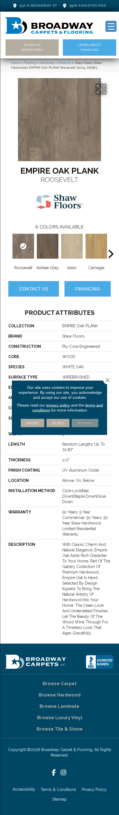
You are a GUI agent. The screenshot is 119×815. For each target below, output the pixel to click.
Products (64, 63)
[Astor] (72, 246)
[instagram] (64, 772)
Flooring (30, 63)
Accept (32, 423)
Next (111, 245)
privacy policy (58, 405)
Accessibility (24, 789)
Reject (58, 423)
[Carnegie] (96, 246)
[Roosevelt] (23, 246)
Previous (8, 245)
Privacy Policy (94, 789)
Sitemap (59, 799)
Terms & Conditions (58, 789)
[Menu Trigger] (111, 26)
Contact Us (33, 289)
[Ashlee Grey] (47, 246)
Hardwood (47, 63)
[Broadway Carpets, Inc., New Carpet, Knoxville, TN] (99, 662)
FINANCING (87, 289)
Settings (85, 423)
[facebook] (54, 772)
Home (15, 63)
